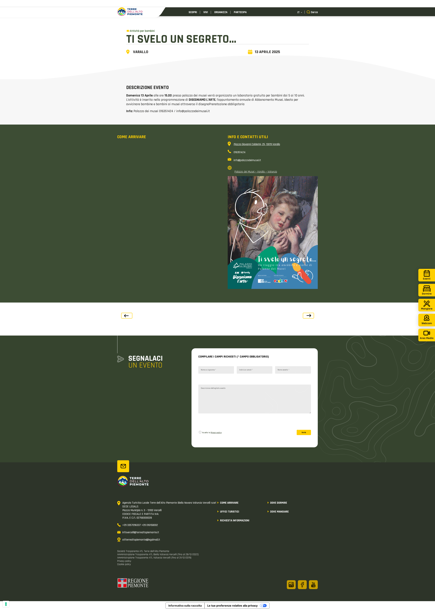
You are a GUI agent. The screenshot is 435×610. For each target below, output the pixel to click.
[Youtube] (313, 584)
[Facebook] (302, 584)
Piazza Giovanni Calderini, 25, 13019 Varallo (257, 144)
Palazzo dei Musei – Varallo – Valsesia (255, 172)
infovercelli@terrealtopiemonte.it (140, 532)
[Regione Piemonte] (133, 583)
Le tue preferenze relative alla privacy (232, 605)
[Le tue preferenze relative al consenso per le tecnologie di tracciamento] (6, 604)
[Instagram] (291, 584)
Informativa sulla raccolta (185, 605)
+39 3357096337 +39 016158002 (140, 525)
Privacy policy (216, 433)
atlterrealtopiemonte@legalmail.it (141, 540)
